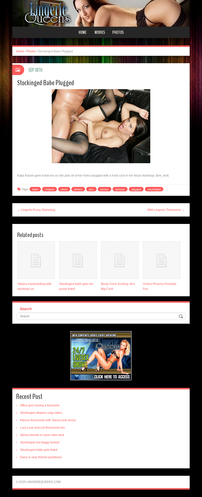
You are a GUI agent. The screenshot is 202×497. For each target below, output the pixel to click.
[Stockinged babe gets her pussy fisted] (78, 260)
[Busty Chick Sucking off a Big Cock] (120, 260)
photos (78, 189)
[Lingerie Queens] (101, 13)
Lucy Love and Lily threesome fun (42, 427)
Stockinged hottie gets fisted (38, 450)
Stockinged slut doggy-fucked (39, 442)
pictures (120, 189)
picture (105, 189)
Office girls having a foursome (40, 405)
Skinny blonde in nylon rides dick (42, 435)
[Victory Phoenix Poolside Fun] (162, 260)
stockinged (154, 189)
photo (64, 189)
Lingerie (49, 189)
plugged (136, 189)
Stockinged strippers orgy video (41, 413)
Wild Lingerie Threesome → (166, 210)
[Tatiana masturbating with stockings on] (36, 260)
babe (35, 189)
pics (91, 189)
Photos (118, 32)
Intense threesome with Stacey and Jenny (48, 420)
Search (26, 309)
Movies (100, 32)
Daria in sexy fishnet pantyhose (41, 457)
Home (82, 32)
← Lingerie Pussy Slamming (36, 210)
